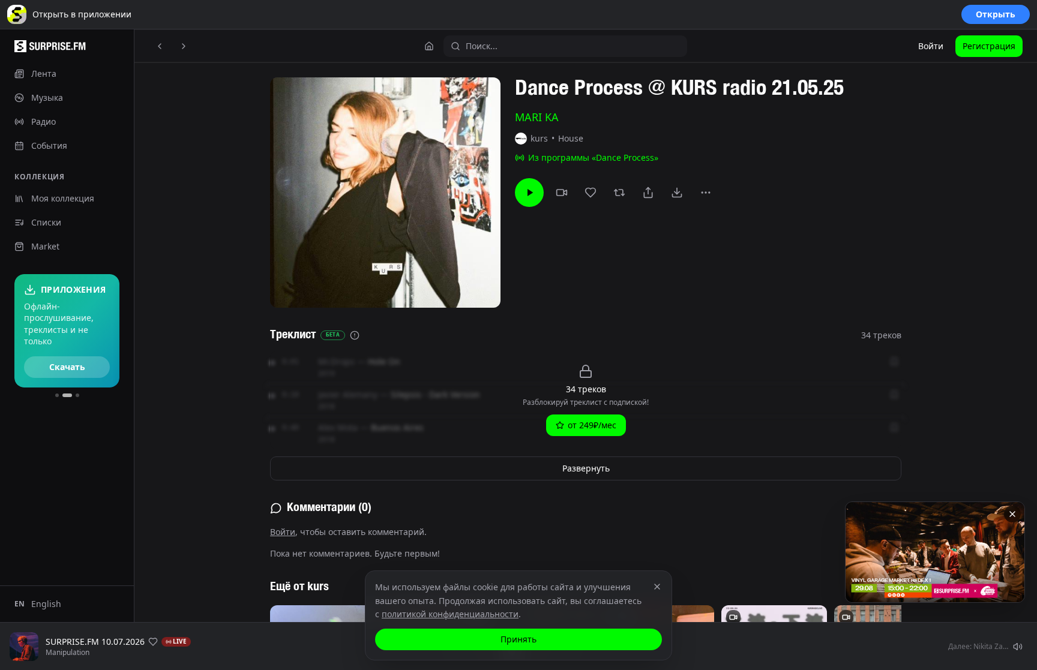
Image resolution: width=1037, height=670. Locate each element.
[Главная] (429, 46)
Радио (43, 121)
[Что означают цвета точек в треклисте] (354, 335)
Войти (930, 46)
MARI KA (537, 117)
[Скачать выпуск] (677, 192)
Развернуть (586, 468)
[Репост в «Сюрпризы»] (619, 192)
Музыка (47, 97)
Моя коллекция (62, 198)
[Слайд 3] (77, 395)
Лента (43, 73)
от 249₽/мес (592, 425)
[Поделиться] (648, 192)
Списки (46, 222)
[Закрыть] (1012, 514)
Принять (518, 639)
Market (45, 246)
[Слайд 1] (57, 395)
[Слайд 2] (67, 395)
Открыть (995, 14)
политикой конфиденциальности (450, 614)
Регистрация (989, 46)
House (570, 138)
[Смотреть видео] (562, 192)
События (49, 145)
